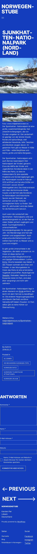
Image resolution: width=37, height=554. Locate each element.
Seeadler (5, 275)
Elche (4, 262)
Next (9, 499)
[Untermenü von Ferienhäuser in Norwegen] (21, 542)
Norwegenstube (18, 9)
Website (3, 448)
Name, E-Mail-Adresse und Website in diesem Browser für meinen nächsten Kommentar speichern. (18, 460)
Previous (22, 489)
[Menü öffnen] (3, 18)
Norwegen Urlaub (11, 379)
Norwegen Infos (10, 367)
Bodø (21, 291)
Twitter (28, 543)
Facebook (29, 536)
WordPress (21, 522)
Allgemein (8, 358)
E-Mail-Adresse (6, 438)
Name (3, 429)
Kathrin (8, 347)
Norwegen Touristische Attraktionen (13, 373)
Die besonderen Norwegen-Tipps (16, 363)
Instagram (29, 540)
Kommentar (5, 405)
